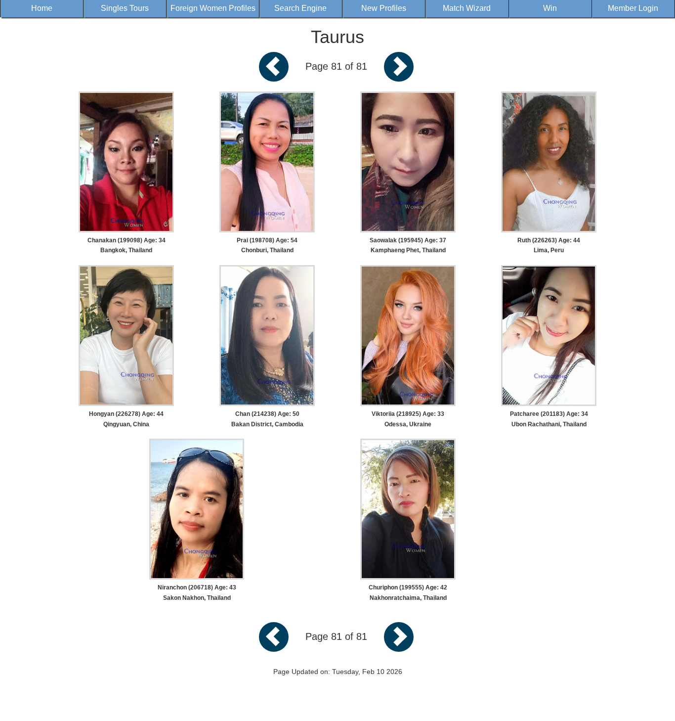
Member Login (633, 8)
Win (550, 8)
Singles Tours (125, 8)
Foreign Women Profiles (212, 8)
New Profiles (383, 8)
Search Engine (300, 8)
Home (41, 8)
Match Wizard (467, 8)
